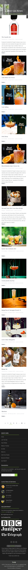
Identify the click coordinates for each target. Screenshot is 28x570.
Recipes (3, 210)
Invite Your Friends (5, 455)
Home (2, 436)
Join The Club (4, 439)
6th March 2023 (11, 283)
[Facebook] (11, 542)
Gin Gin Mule (8, 495)
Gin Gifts (3, 448)
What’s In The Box (5, 445)
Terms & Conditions (11, 568)
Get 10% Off (4, 461)
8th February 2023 (12, 413)
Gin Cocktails (4, 79)
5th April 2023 (11, 79)
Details (3, 52)
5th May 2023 (11, 39)
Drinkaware (18, 568)
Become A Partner (5, 458)
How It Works (4, 442)
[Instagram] (16, 542)
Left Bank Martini (9, 490)
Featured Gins (4, 39)
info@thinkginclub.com (8, 514)
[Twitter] (13, 542)
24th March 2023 (9, 210)
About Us (3, 452)
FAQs (12, 512)
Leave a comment (18, 39)
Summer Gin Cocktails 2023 (12, 485)
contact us (3, 512)
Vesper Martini (9, 500)
